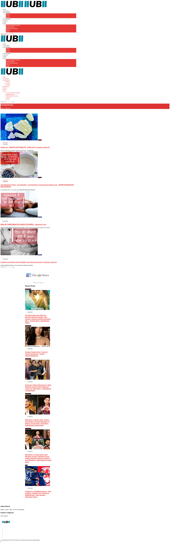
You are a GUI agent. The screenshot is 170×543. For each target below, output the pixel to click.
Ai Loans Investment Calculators (13, 25)
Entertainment (7, 19)
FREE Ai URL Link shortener (12, 28)
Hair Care (8, 15)
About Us (3, 509)
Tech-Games (6, 11)
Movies (5, 22)
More (4, 23)
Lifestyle (5, 20)
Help (18, 509)
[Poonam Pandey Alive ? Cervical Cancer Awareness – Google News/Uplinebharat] (37, 346)
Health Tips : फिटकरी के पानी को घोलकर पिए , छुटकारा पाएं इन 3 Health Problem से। (25, 147)
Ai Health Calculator (10, 26)
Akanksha (5, 142)
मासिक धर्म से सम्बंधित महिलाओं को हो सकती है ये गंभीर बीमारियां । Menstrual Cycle (23, 224)
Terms (10, 509)
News (4, 9)
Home (2, 108)
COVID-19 (8, 30)
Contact (7, 31)
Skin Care (8, 17)
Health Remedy (7, 12)
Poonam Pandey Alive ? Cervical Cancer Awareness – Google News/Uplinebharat (36, 354)
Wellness (8, 14)
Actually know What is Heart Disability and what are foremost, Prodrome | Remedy (29, 262)
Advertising (21, 509)
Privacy (7, 509)
